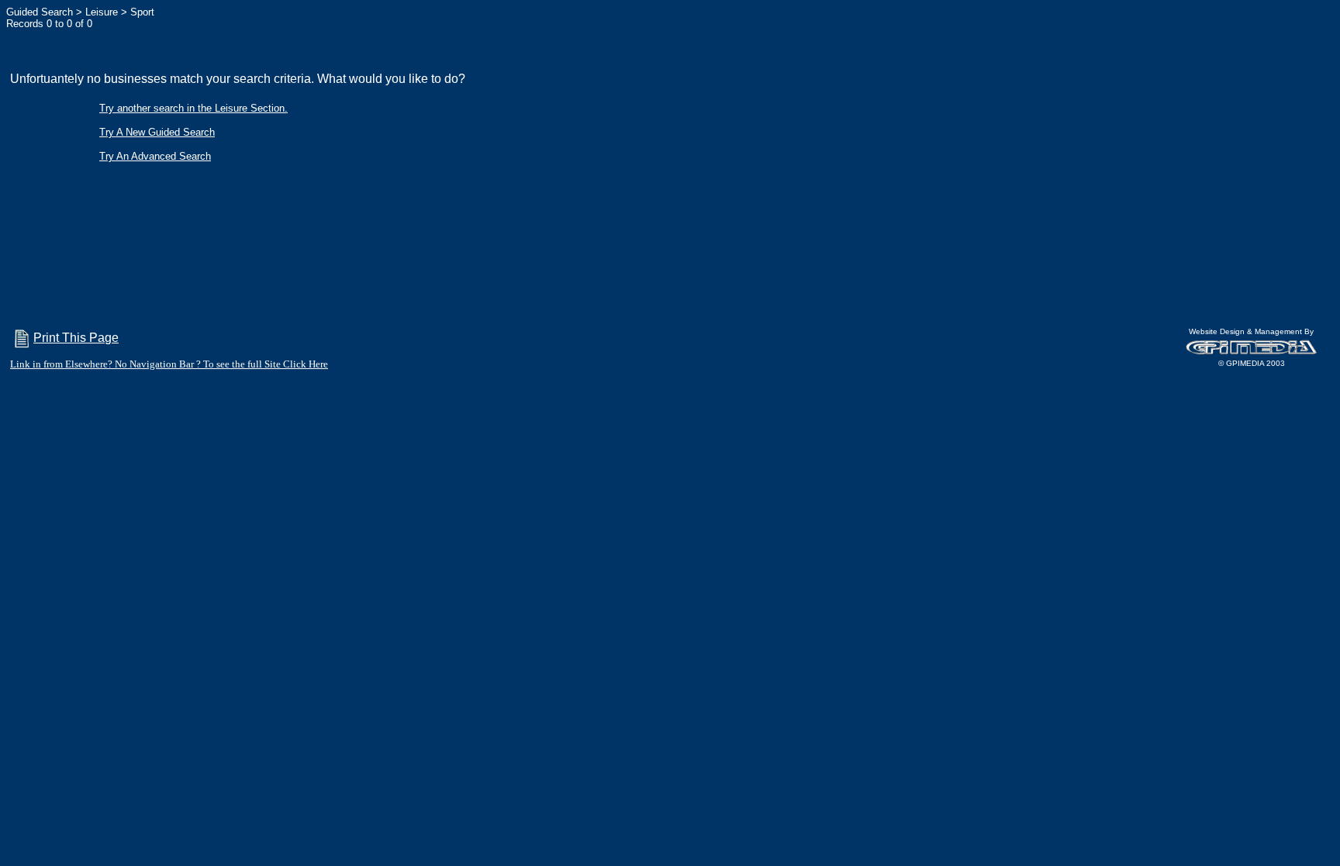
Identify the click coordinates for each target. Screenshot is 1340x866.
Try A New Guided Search (157, 132)
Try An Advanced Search (155, 156)
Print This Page (76, 337)
